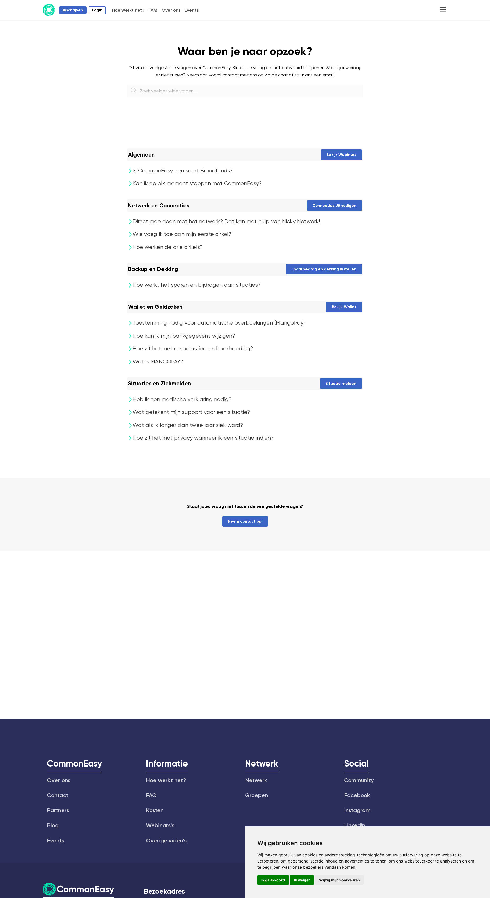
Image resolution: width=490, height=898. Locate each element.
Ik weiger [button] (302, 880)
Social (356, 763)
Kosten (155, 810)
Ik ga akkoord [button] (273, 880)
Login (97, 10)
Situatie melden (341, 383)
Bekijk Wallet (344, 307)
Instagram (357, 810)
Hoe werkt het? (128, 10)
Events (192, 10)
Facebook (357, 795)
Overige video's (166, 840)
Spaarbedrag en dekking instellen (323, 269)
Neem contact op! (245, 521)
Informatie (167, 763)
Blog (53, 825)
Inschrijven (73, 10)
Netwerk (261, 763)
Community (359, 780)
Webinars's (160, 825)
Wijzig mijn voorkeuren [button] (339, 880)
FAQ (153, 10)
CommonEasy (74, 763)
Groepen (256, 795)
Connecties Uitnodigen (334, 205)
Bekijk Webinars (341, 154)
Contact (57, 795)
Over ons (171, 10)
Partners (58, 810)
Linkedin (354, 825)
